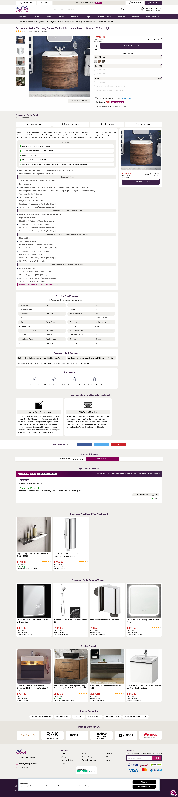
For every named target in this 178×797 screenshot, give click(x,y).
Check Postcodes (117, 102)
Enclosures (75, 17)
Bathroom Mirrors (152, 17)
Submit (157, 758)
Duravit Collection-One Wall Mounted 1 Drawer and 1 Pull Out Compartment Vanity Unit (33, 688)
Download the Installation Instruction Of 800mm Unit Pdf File (92, 358)
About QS (64, 754)
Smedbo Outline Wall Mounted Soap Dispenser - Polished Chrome (67, 555)
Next (87, 66)
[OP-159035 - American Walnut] (99, 61)
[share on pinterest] (118, 444)
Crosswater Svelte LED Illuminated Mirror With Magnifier (32, 621)
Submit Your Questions (27, 474)
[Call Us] (142, 9)
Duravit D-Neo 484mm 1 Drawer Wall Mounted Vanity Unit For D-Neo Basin (144, 687)
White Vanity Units (64, 363)
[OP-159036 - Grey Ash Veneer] (103, 61)
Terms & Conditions (89, 760)
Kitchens (135, 17)
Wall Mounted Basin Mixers (41, 717)
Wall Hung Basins (62, 717)
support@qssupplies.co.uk (28, 764)
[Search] (122, 9)
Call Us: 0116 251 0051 (153, 8)
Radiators (121, 17)
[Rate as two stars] (75, 459)
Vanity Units (78, 717)
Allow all (144, 782)
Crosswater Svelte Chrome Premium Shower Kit (70, 621)
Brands (46, 3)
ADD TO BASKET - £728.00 (131, 46)
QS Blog (63, 757)
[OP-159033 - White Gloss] (95, 61)
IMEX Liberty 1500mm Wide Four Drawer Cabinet (105, 687)
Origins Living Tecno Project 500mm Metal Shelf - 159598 (32, 555)
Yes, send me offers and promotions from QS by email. (145, 753)
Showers (61, 17)
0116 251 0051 (23, 767)
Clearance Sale (27, 3)
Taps (88, 17)
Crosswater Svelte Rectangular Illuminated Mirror (143, 621)
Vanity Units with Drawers (48, 363)
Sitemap (63, 763)
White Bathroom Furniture (80, 363)
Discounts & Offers (67, 760)
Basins (48, 17)
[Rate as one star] (74, 459)
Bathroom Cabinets (112, 717)
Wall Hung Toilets (94, 717)
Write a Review (102, 459)
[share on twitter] (101, 444)
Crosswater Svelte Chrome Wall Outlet (104, 620)
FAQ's (106, 757)
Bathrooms (23, 17)
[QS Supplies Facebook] (16, 787)
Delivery (85, 754)
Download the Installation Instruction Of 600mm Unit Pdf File (42, 358)
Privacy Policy (87, 757)
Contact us (108, 754)
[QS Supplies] (22, 9)
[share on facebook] (84, 444)
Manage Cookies (144, 786)
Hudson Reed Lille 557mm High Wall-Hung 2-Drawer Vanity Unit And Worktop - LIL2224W (70, 687)
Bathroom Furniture (104, 17)
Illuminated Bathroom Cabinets (135, 717)
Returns (107, 760)
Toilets (36, 17)
